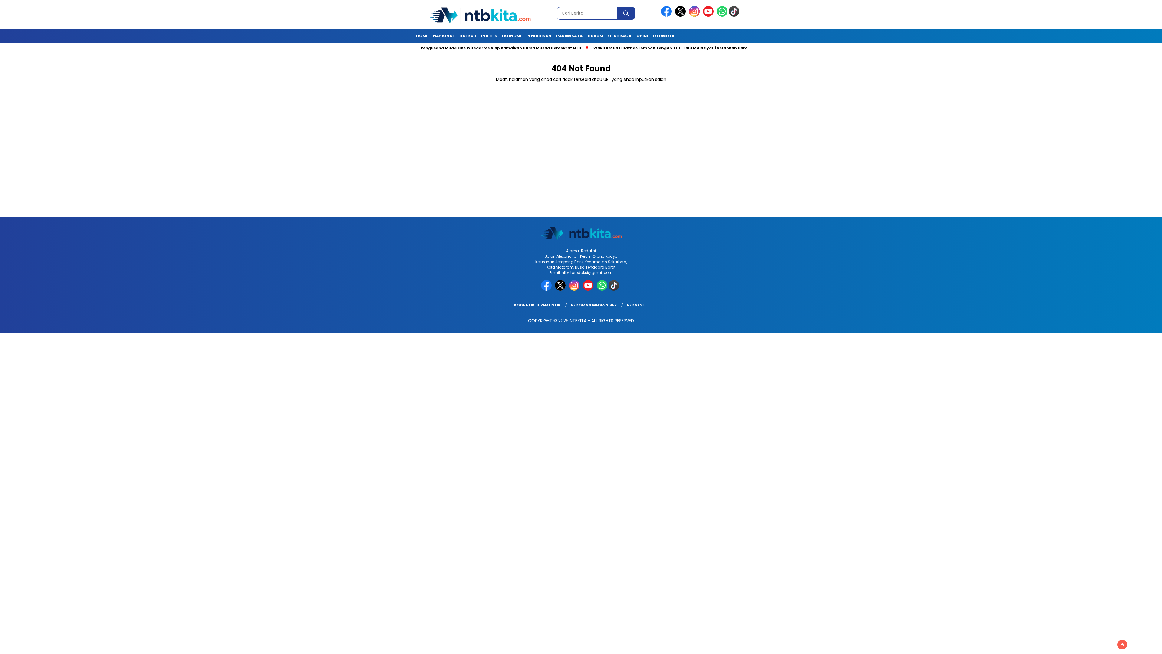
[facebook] (667, 15)
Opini (642, 36)
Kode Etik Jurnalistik (537, 305)
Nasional (444, 36)
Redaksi (635, 305)
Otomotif (664, 36)
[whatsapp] (722, 15)
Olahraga (620, 36)
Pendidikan (538, 36)
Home (422, 36)
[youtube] (709, 15)
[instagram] (695, 15)
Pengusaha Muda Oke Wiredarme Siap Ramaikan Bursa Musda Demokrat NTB (473, 48)
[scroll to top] (1122, 645)
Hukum (595, 36)
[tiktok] (735, 15)
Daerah (467, 36)
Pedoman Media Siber (594, 305)
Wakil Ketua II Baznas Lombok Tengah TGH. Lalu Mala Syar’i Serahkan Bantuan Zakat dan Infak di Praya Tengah (681, 48)
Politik (489, 36)
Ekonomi (511, 36)
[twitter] (681, 15)
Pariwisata (569, 36)
